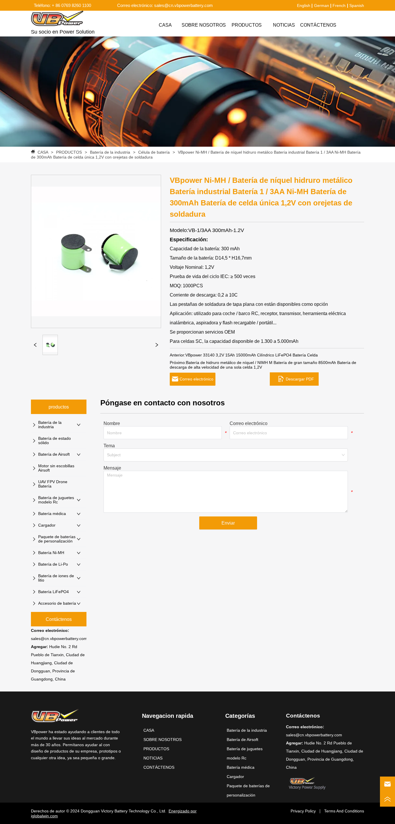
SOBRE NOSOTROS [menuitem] (204, 25)
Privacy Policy (303, 811)
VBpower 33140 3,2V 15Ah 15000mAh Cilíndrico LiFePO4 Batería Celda (251, 355)
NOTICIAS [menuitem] (284, 25)
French (339, 5)
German (321, 5)
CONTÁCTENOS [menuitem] (318, 25)
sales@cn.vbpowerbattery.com (59, 638)
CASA (43, 152)
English (303, 5)
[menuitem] (246, 25)
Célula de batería (154, 152)
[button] (246, 25)
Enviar (228, 522)
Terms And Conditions (344, 811)
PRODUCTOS (69, 152)
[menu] (242, 25)
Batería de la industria (110, 152)
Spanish (356, 5)
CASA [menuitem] (165, 25)
